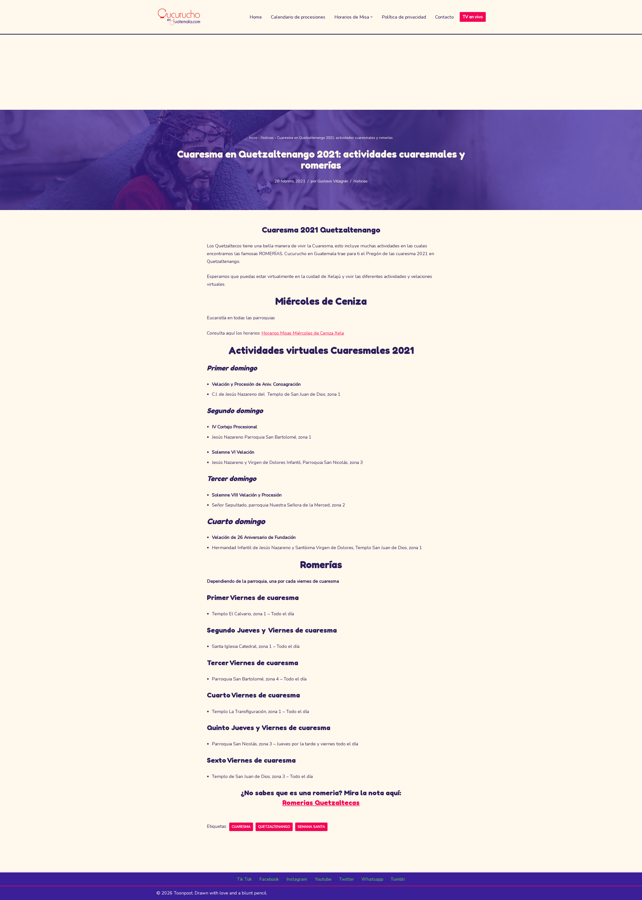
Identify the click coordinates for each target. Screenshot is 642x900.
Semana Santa (311, 826)
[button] (371, 17)
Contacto (444, 17)
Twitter (346, 879)
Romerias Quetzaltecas (321, 802)
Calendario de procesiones (298, 17)
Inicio (253, 137)
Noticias (267, 137)
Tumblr (398, 879)
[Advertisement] (321, 72)
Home (256, 17)
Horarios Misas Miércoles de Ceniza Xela (303, 333)
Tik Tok (244, 879)
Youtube (323, 879)
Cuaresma (241, 826)
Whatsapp (372, 879)
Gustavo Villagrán (332, 181)
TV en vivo (473, 17)
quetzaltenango (274, 826)
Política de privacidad (404, 17)
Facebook (269, 879)
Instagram (296, 879)
